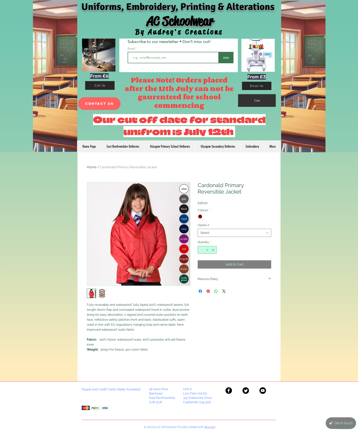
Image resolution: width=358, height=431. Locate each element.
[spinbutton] (207, 249)
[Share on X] (223, 291)
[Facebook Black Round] (228, 390)
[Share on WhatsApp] (216, 291)
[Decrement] (200, 249)
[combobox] (234, 233)
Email (131, 48)
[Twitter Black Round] (245, 390)
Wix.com (209, 427)
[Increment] (213, 249)
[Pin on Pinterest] (208, 291)
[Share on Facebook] (200, 291)
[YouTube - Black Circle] (262, 390)
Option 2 (204, 225)
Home (91, 167)
